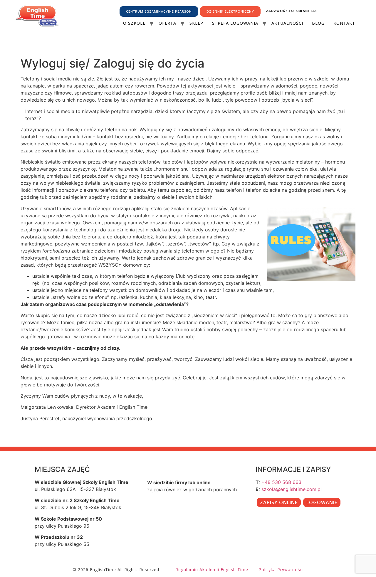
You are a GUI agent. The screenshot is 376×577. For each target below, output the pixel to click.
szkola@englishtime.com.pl (291, 489)
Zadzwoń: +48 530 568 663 (291, 11)
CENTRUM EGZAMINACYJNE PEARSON (159, 11)
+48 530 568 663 (281, 482)
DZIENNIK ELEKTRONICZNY (230, 11)
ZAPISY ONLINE (279, 502)
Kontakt (344, 23)
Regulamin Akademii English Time (211, 569)
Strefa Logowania (235, 23)
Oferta (167, 23)
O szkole (134, 23)
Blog (318, 23)
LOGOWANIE (321, 502)
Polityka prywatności (281, 569)
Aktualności (287, 23)
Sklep (196, 23)
